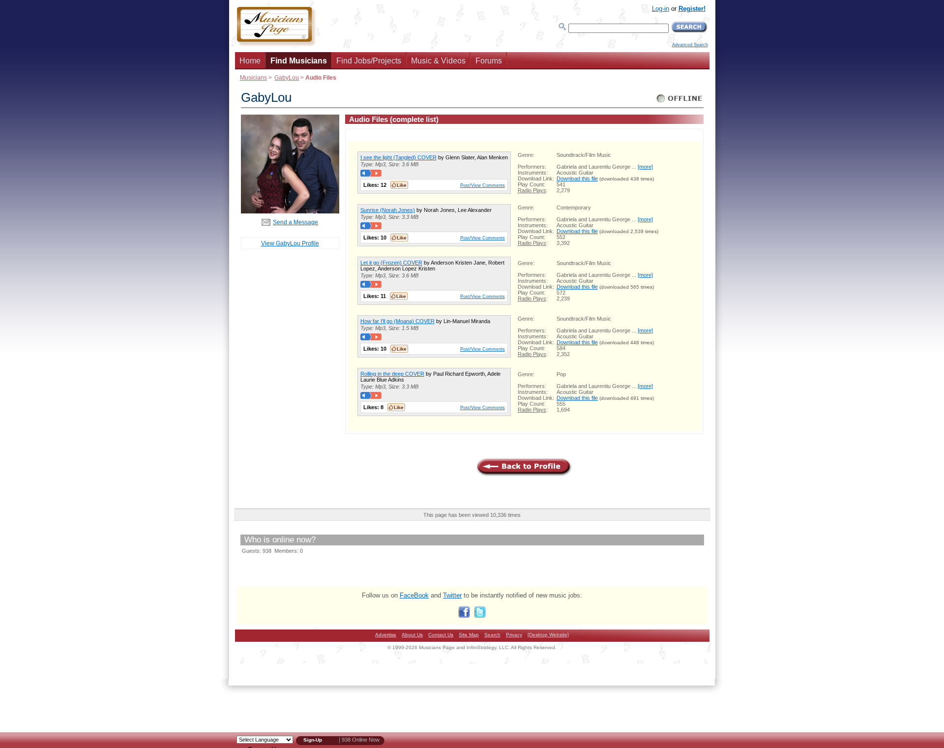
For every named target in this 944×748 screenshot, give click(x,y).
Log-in (660, 8)
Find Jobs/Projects (368, 61)
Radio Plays (532, 190)
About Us (412, 634)
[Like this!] (399, 184)
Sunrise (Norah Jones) (387, 210)
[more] (645, 167)
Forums (488, 61)
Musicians (253, 77)
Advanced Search (690, 44)
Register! (692, 8)
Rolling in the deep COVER (392, 374)
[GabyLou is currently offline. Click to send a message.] (680, 102)
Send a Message (295, 222)
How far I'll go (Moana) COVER (397, 321)
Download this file (577, 178)
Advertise (385, 634)
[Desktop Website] (548, 634)
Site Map (469, 634)
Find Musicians (298, 61)
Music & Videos (438, 61)
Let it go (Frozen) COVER (391, 263)
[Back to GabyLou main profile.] (290, 211)
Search (492, 634)
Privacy (514, 634)
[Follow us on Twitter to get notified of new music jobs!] (480, 616)
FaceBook (414, 595)
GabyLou (286, 77)
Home (250, 61)
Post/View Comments (482, 185)
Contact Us (440, 634)
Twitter (452, 595)
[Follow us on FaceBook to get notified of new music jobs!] (464, 616)
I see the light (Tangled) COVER (398, 157)
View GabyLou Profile (290, 243)
